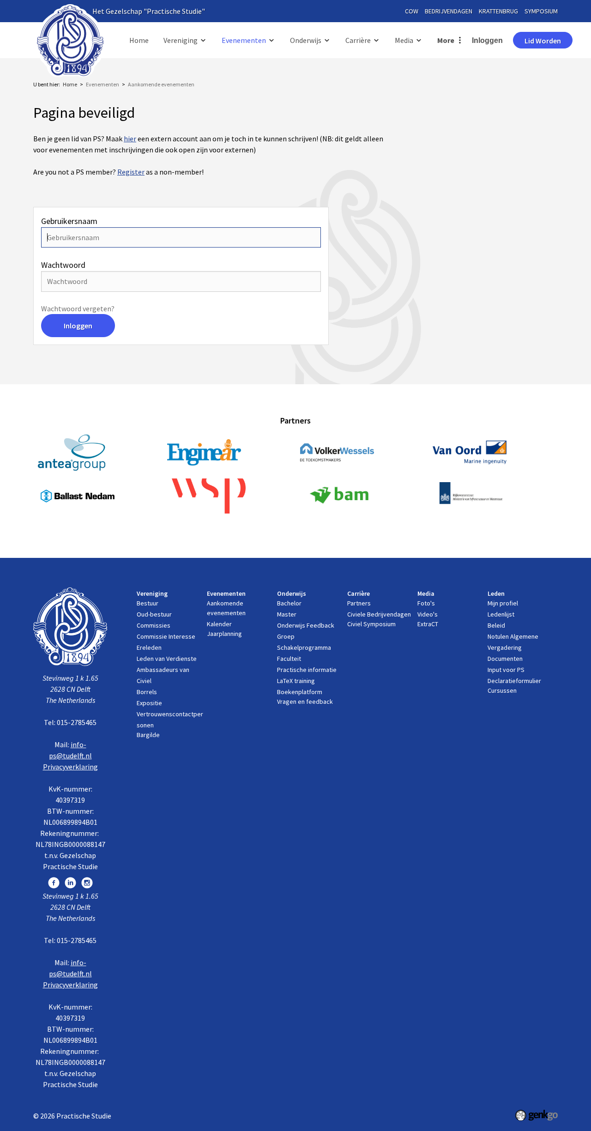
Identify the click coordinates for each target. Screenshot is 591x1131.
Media (404, 40)
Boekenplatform (299, 692)
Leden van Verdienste (167, 658)
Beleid (496, 625)
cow (411, 11)
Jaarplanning (224, 633)
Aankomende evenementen (161, 84)
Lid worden (543, 40)
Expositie (149, 703)
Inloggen (487, 40)
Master (286, 614)
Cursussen (502, 690)
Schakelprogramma (304, 647)
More (445, 40)
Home (139, 40)
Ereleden (149, 647)
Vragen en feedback (305, 701)
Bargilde (148, 735)
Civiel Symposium (371, 624)
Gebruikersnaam (69, 221)
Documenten (505, 658)
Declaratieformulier (514, 681)
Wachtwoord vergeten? (78, 308)
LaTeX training (296, 681)
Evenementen (244, 40)
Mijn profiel (503, 603)
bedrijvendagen (448, 11)
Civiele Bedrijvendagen (379, 614)
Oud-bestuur (154, 614)
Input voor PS (506, 669)
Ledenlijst (501, 614)
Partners (359, 603)
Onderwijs (305, 40)
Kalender (219, 624)
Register (131, 171)
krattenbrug (498, 11)
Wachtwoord (63, 265)
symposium (541, 11)
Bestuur (147, 603)
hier (130, 138)
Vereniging (180, 40)
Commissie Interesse (166, 636)
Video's (427, 614)
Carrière (358, 40)
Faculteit (289, 658)
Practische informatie (307, 669)
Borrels (147, 692)
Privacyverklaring (70, 766)
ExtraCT (427, 624)
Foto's (426, 603)
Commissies (153, 625)
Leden (496, 593)
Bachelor (289, 603)
